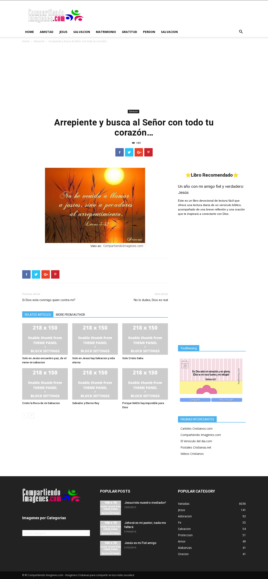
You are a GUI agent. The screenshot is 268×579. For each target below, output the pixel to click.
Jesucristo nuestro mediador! (145, 502)
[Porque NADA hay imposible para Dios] (145, 384)
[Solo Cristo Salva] (145, 339)
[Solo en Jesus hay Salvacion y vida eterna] (95, 339)
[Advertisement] (134, 77)
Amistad (46, 32)
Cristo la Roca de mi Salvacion (41, 403)
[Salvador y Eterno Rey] (95, 384)
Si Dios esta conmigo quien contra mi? (48, 300)
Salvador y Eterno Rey (85, 403)
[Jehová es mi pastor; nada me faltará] (110, 528)
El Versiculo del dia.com (196, 441)
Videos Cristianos (192, 454)
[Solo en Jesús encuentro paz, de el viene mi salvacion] (45, 339)
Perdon (149, 32)
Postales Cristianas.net (195, 447)
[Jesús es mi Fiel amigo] (110, 548)
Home (29, 32)
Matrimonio (106, 32)
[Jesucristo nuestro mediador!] (110, 508)
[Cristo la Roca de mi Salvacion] (45, 384)
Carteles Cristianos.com (196, 428)
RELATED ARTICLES (38, 314)
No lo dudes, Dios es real (151, 300)
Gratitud (129, 32)
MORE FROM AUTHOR (70, 314)
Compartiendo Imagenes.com (200, 435)
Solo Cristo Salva (132, 358)
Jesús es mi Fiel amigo (140, 543)
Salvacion (81, 32)
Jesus (63, 32)
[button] (241, 32)
